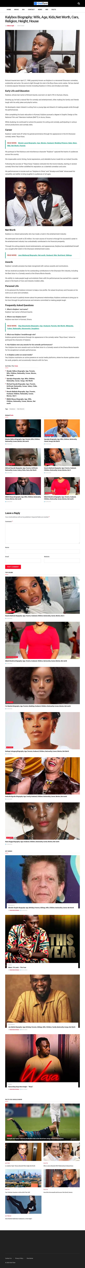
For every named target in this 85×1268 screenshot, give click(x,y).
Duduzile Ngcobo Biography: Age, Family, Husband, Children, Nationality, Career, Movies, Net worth (36, 796)
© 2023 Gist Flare (10, 1262)
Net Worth (20, 409)
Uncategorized (51, 493)
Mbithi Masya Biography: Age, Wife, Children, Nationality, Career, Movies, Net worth (21, 401)
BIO (23, 9)
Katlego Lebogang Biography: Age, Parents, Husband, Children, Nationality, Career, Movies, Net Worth (37, 751)
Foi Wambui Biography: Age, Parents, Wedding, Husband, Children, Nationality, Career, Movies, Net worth (38, 706)
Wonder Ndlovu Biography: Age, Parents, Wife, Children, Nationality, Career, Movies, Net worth (21, 373)
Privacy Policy (19, 1258)
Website (46, 556)
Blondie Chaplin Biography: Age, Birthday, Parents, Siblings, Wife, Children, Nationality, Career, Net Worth (41, 907)
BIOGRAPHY (10, 435)
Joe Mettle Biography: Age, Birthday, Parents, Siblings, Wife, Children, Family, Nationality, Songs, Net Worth (41, 1027)
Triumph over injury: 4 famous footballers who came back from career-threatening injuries (35, 1138)
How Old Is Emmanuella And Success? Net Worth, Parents (58, 1192)
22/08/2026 (48, 501)
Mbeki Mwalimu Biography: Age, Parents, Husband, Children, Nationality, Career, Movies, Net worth (36, 661)
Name (7, 547)
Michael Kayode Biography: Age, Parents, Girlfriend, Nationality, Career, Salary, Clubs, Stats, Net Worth (22, 386)
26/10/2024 (24, 1089)
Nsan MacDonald (14, 910)
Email (7, 556)
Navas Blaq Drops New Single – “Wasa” (20, 1087)
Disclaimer (30, 1258)
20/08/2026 (9, 753)
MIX (47, 9)
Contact (31, 9)
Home (9, 9)
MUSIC (16, 9)
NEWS (40, 9)
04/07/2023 (20, 25)
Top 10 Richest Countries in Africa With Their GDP (17, 1192)
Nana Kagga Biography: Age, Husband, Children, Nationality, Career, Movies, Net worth (32, 841)
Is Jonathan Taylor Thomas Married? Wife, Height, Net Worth (20, 1166)
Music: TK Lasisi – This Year (17, 967)
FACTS (54, 9)
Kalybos (12, 409)
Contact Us (8, 1258)
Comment (9, 521)
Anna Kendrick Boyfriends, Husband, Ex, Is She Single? (18, 1218)
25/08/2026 (9, 443)
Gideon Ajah (10, 25)
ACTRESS (10, 702)
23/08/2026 (9, 501)
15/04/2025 (24, 910)
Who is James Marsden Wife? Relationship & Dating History (58, 1166)
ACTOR (7, 1163)
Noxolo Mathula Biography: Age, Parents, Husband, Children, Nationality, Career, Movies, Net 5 (21, 394)
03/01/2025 (24, 1029)
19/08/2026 (9, 844)
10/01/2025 (24, 970)
